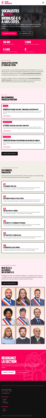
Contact (4, 409)
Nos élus (4, 401)
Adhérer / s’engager (8, 372)
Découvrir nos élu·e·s (25, 33)
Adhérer (4, 410)
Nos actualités (5, 402)
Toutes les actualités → (9, 153)
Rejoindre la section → (9, 33)
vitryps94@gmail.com (5, 393)
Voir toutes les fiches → (9, 283)
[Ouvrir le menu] (43, 3)
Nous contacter (22, 372)
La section (5, 399)
